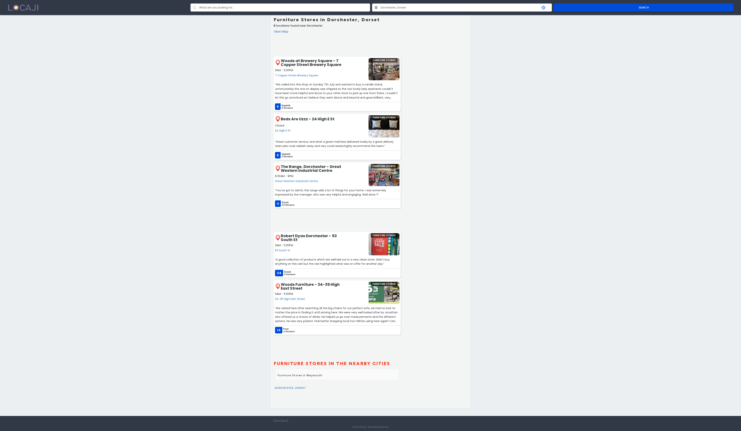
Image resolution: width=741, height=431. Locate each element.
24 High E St (283, 130)
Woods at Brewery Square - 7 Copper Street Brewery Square (311, 63)
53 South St (282, 250)
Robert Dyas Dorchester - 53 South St (309, 238)
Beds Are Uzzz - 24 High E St (307, 119)
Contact (280, 420)
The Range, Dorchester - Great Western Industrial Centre (311, 168)
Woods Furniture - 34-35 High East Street (310, 286)
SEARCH (644, 7)
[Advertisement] (337, 44)
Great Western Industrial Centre (296, 181)
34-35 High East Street (290, 299)
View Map (281, 31)
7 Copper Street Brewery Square (296, 75)
